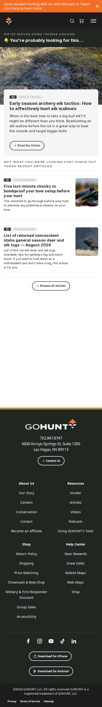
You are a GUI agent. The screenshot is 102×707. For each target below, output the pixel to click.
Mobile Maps (75, 572)
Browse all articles (53, 286)
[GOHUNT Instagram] (39, 641)
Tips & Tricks (30, 97)
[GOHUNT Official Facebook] (28, 641)
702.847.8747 (51, 438)
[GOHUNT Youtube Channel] (51, 641)
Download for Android (53, 671)
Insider (75, 493)
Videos (75, 512)
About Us (26, 483)
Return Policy (26, 553)
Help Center (75, 544)
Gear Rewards (76, 553)
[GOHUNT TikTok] (62, 641)
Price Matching (26, 572)
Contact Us (53, 461)
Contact (26, 521)
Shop (26, 544)
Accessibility (26, 616)
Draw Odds (75, 563)
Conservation (26, 512)
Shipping (26, 563)
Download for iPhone (52, 656)
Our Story (26, 493)
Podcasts (76, 521)
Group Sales (26, 607)
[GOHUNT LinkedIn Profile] (74, 641)
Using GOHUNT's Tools (75, 531)
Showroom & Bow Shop (26, 582)
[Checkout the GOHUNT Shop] (81, 21)
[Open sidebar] (93, 21)
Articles (76, 502)
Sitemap (49, 701)
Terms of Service (30, 701)
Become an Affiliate (26, 531)
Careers (26, 502)
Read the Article (29, 145)
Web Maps (75, 582)
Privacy (12, 701)
